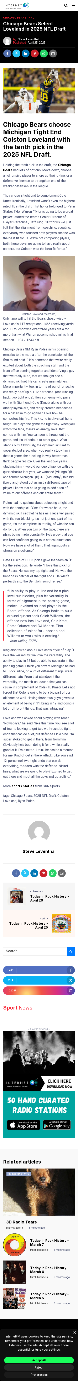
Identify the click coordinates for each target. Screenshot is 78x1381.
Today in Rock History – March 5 (49, 1296)
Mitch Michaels (39, 1249)
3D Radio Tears (21, 1222)
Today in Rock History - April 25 (28, 925)
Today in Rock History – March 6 (49, 1270)
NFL (31, 17)
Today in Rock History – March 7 (49, 1242)
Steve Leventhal (28, 39)
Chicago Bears (14, 17)
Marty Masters (14, 1227)
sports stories (23, 786)
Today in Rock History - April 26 (49, 898)
